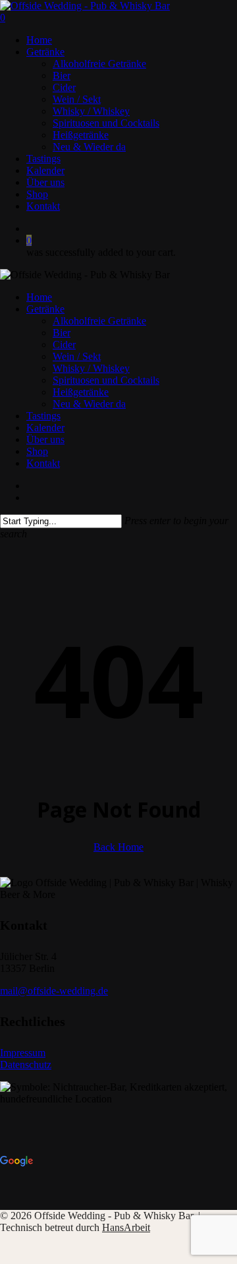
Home (39, 297)
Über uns (45, 439)
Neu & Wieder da (89, 403)
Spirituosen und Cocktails (106, 380)
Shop (37, 451)
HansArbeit (126, 1227)
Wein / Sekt (77, 356)
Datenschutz (25, 1064)
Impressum (22, 1052)
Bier (61, 332)
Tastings (43, 415)
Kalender (45, 427)
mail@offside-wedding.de (54, 990)
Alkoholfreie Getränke (99, 320)
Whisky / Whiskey (91, 368)
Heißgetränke (81, 392)
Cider (64, 344)
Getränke (45, 309)
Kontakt (43, 463)
